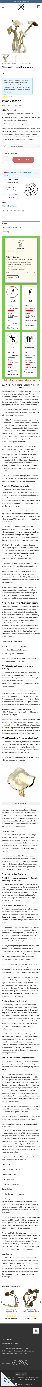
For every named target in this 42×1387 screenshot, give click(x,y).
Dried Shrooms (25, 64)
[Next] (37, 34)
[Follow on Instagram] (20, 1362)
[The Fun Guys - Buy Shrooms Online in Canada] (21, 7)
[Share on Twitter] (11, 210)
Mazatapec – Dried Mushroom (11, 1312)
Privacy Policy (30, 1379)
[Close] (16, 1384)
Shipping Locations (17, 1381)
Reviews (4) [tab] (6, 232)
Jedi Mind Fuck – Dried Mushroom (31, 1312)
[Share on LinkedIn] (23, 210)
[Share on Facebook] (7, 210)
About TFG (21, 1378)
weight (4, 146)
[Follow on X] (25, 1362)
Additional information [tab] (11, 227)
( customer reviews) (18, 97)
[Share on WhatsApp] (3, 210)
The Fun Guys (7, 399)
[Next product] (3, 73)
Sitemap (29, 1381)
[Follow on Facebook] (14, 1362)
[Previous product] (7, 73)
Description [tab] (6, 223)
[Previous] (5, 34)
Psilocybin (12, 64)
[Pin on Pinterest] (19, 210)
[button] (3, 6)
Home (4, 64)
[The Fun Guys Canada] (36, 1331)
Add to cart (23, 160)
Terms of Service (32, 1378)
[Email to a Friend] (15, 210)
